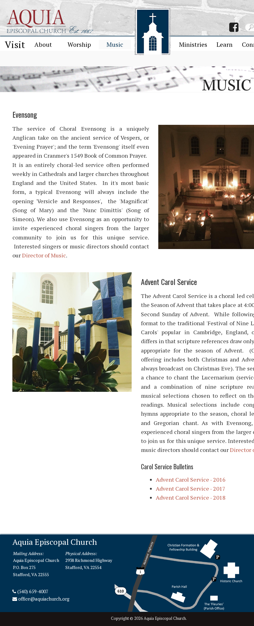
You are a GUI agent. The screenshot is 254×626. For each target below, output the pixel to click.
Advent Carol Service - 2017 (191, 488)
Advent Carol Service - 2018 (191, 497)
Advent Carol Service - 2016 (191, 479)
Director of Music (44, 255)
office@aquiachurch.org (43, 599)
